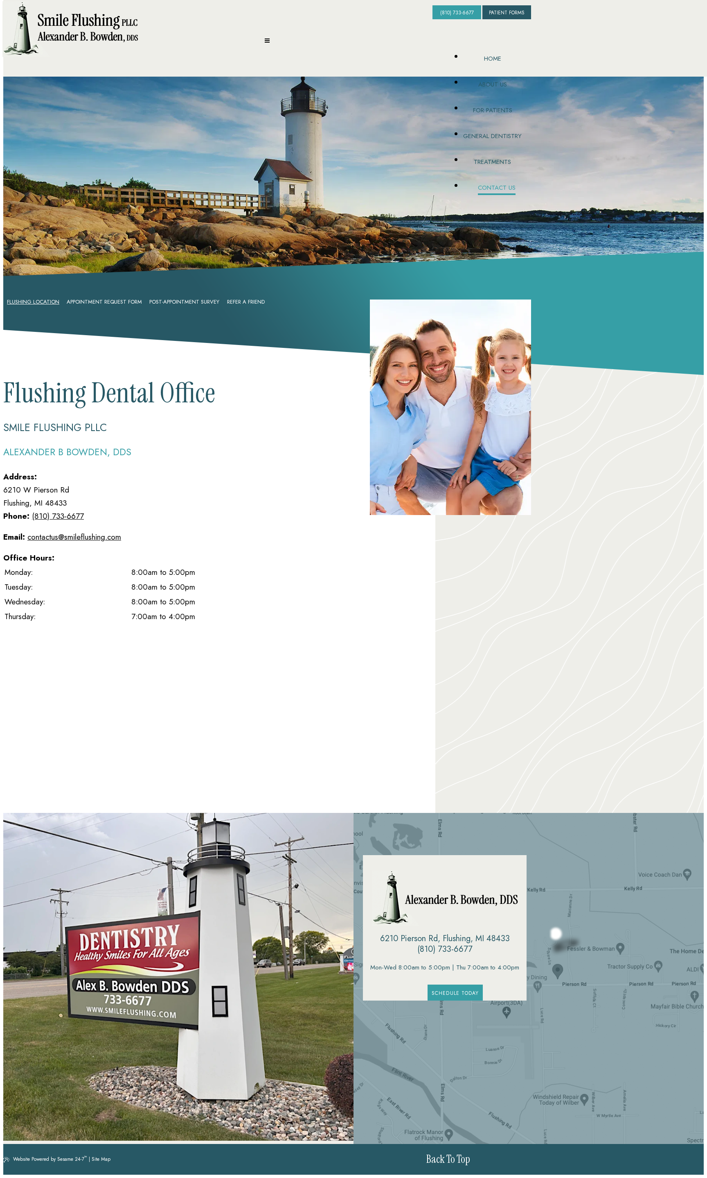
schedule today (455, 993)
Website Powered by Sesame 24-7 (50, 1158)
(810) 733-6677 (457, 12)
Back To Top (448, 1159)
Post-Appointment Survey (184, 302)
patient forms (507, 12)
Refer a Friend (246, 302)
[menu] (267, 42)
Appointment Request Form (104, 302)
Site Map (101, 1159)
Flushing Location (33, 302)
